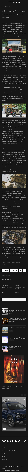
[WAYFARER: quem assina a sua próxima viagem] (5, 349)
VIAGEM (16, 292)
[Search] (24, 299)
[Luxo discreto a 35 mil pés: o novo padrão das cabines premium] (8, 289)
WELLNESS (11, 340)
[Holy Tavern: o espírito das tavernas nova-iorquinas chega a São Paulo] (5, 321)
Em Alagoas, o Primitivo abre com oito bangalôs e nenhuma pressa (17, 328)
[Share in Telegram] (8, 279)
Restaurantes (11, 321)
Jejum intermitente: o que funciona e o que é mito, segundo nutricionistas (17, 337)
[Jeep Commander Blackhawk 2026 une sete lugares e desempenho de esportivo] (5, 311)
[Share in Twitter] (5, 279)
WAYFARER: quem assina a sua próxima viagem (16, 347)
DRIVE (6, 6)
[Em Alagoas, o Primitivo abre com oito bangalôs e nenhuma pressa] (5, 330)
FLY (2, 292)
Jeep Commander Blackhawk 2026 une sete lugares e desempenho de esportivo (17, 310)
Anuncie (4, 456)
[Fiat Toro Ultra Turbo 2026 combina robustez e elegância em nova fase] (14, 414)
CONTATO (4, 453)
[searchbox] (12, 299)
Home (3, 6)
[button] (2, 2)
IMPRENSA (4, 459)
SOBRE (3, 447)
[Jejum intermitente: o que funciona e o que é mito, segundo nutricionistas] (5, 339)
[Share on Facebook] (3, 279)
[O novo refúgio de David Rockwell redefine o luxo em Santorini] (20, 289)
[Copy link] (10, 279)
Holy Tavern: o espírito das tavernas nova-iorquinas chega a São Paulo (17, 319)
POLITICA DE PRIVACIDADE (8, 450)
